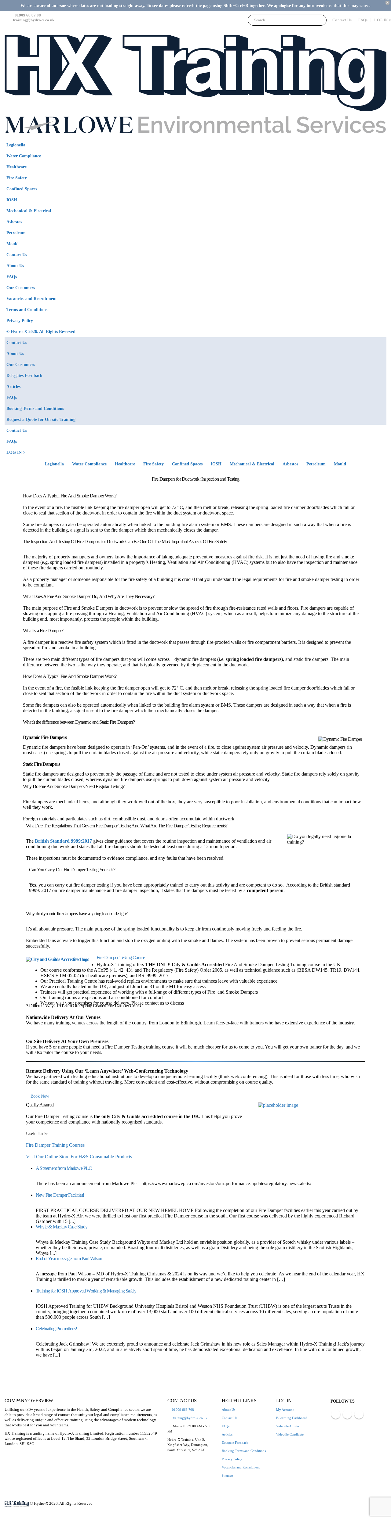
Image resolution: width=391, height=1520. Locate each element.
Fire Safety (16, 177)
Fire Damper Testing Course (121, 957)
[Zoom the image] (311, 1105)
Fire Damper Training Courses (55, 1145)
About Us (15, 265)
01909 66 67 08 (27, 15)
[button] (380, 153)
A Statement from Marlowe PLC (64, 1168)
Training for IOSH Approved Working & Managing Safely (86, 1290)
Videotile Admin (287, 1426)
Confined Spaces (21, 188)
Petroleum (16, 232)
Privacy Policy (19, 320)
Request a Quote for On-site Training (40, 419)
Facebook (335, 1414)
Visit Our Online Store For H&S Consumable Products (79, 1156)
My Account (285, 1409)
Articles (13, 386)
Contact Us (342, 20)
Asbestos (14, 221)
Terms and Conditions (26, 309)
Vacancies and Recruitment (31, 298)
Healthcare (16, 166)
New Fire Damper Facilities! (60, 1195)
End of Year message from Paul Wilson (69, 1258)
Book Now (40, 1096)
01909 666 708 (182, 1409)
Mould (12, 243)
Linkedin (359, 1414)
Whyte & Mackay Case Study (61, 1226)
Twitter (347, 1414)
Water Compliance (23, 155)
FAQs (362, 20)
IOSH (11, 199)
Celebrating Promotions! (56, 1328)
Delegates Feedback (24, 375)
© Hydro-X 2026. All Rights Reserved (40, 331)
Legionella (15, 144)
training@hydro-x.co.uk (33, 20)
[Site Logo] (195, 84)
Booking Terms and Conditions (35, 408)
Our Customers (20, 287)
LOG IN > (382, 20)
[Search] (317, 20)
